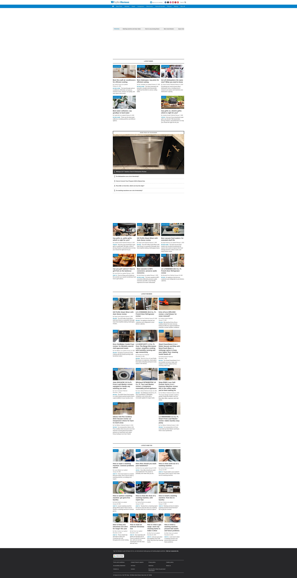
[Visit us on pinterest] (175, 2)
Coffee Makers (163, 369)
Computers (140, 6)
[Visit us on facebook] (165, 2)
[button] (183, 2)
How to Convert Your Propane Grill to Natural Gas (130, 181)
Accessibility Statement (119, 565)
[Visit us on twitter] (168, 2)
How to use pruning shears (152, 29)
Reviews (127, 6)
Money (176, 6)
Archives (133, 565)
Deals (133, 6)
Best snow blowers (169, 29)
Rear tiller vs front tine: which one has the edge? (130, 185)
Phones (169, 6)
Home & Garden (160, 6)
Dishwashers (165, 66)
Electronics (149, 6)
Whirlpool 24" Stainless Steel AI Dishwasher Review (131, 171)
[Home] (113, 6)
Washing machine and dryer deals (132, 29)
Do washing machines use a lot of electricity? (129, 190)
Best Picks (119, 6)
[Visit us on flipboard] (178, 2)
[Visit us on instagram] (170, 2)
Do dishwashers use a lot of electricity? (127, 176)
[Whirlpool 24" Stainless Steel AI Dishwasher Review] (148, 154)
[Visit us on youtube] (173, 2)
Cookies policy (169, 562)
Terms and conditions (119, 562)
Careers (133, 569)
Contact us (116, 569)
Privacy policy (151, 562)
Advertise (150, 565)
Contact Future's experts (137, 562)
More (182, 6)
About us (168, 565)
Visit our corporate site (172, 551)
